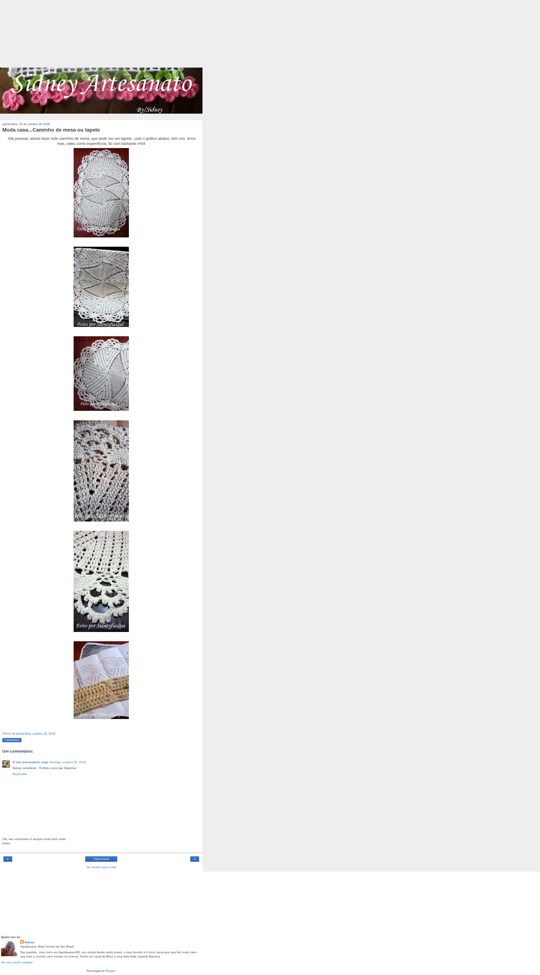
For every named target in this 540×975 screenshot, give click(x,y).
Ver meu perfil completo (17, 962)
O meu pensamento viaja (30, 762)
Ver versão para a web (101, 867)
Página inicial (101, 859)
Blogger (110, 970)
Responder (19, 774)
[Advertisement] (101, 35)
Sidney (29, 942)
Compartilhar (11, 740)
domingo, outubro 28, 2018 (67, 762)
